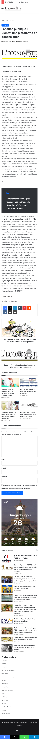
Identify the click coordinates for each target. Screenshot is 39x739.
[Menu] (3, 9)
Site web (4, 476)
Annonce (4, 667)
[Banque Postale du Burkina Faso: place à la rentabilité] (7, 589)
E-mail (4, 468)
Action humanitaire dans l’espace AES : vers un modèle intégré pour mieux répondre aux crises (25, 630)
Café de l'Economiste (8, 670)
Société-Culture (6, 707)
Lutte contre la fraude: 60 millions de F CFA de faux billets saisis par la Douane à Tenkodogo (25, 597)
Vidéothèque (6, 713)
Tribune (4, 710)
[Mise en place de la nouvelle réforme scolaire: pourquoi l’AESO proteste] (10, 382)
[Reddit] (29, 308)
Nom (4, 459)
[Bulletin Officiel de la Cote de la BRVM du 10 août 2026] (7, 621)
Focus (3, 693)
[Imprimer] (15, 312)
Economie (5, 683)
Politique (4, 697)
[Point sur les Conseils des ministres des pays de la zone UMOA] (29, 405)
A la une (11, 21)
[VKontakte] (5, 312)
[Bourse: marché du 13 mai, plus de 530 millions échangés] (29, 382)
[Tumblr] (20, 308)
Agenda (4, 663)
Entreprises (5, 687)
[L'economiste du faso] (13, 8)
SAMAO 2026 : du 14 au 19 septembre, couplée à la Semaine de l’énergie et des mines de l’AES (25, 579)
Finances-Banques (7, 690)
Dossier (4, 680)
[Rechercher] (37, 9)
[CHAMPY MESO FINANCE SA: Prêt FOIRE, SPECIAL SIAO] (7, 558)
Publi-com (5, 700)
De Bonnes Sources (8, 677)
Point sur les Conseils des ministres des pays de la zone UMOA (28, 414)
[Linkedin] (15, 308)
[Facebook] (5, 308)
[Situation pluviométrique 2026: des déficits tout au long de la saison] (7, 648)
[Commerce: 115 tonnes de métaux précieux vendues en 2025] (7, 639)
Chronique (5, 673)
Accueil (5, 21)
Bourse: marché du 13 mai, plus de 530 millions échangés (28, 391)
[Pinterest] (24, 308)
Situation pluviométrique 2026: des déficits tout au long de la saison (24, 647)
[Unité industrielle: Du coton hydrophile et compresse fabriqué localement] (10, 405)
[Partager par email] (10, 312)
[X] (10, 308)
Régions (4, 703)
